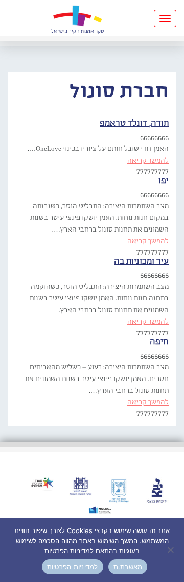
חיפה (159, 342)
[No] (171, 550)
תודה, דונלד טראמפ (134, 124)
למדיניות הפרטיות (72, 567)
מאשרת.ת (128, 567)
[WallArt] (77, 18)
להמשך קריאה (148, 161)
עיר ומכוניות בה (141, 261)
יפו (163, 181)
